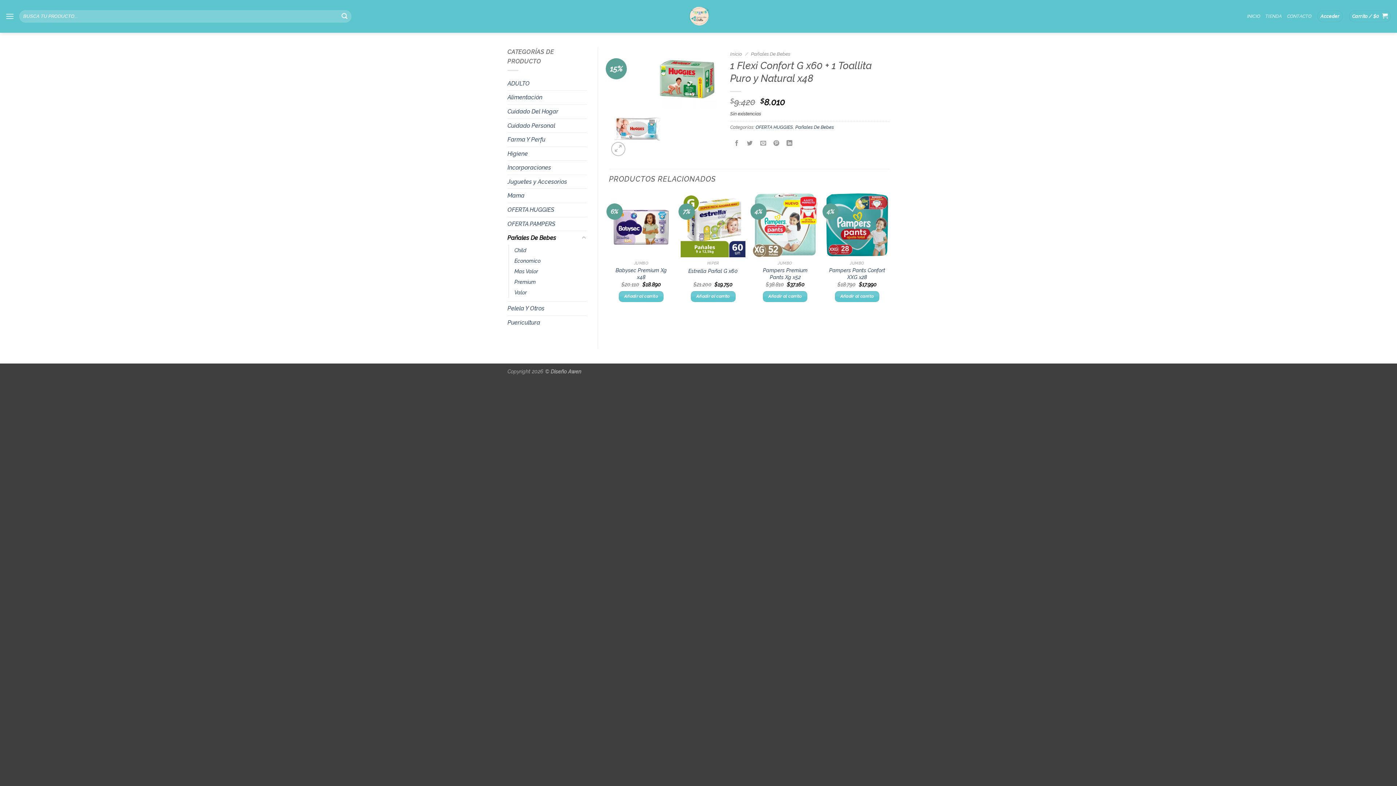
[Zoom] (618, 149)
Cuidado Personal (531, 125)
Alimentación (525, 97)
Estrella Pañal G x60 (713, 271)
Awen (574, 371)
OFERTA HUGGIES (531, 209)
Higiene (518, 153)
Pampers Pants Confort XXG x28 (857, 273)
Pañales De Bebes (532, 237)
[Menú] (9, 16)
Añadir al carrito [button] (641, 296)
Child (520, 250)
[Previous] (609, 254)
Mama (516, 195)
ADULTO (519, 83)
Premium (525, 282)
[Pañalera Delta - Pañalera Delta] (698, 16)
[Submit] (344, 16)
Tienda (1273, 16)
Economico (527, 261)
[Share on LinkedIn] (790, 144)
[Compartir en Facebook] (737, 144)
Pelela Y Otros (526, 308)
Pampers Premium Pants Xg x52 (785, 273)
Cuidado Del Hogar (533, 111)
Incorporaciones (529, 167)
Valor (520, 292)
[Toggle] (584, 238)
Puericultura (524, 322)
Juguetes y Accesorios (537, 181)
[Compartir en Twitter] (750, 144)
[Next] (889, 254)
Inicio (1254, 16)
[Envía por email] (763, 144)
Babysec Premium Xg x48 (641, 273)
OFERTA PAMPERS (531, 224)
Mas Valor (526, 271)
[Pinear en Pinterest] (776, 144)
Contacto (1299, 16)
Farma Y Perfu (526, 139)
